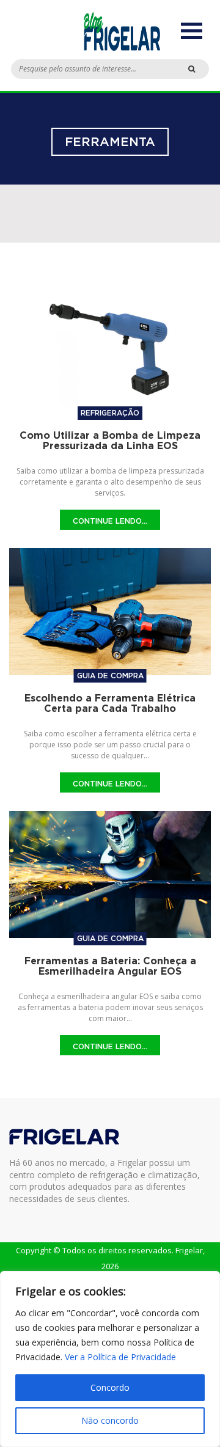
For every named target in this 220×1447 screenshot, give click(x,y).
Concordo (110, 1387)
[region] (110, 1359)
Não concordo (110, 1420)
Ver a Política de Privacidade (120, 1357)
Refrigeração (110, 413)
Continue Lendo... (110, 521)
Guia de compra (110, 676)
